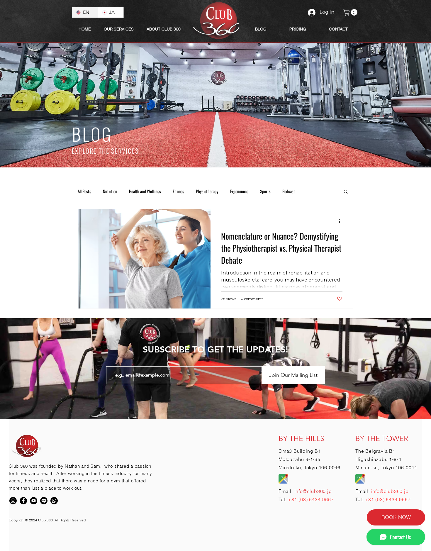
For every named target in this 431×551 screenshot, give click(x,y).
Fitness (178, 191)
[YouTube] (33, 500)
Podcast (288, 191)
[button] (163, 29)
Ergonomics (239, 191)
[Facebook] (23, 500)
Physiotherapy (207, 191)
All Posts (84, 191)
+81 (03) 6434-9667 (311, 499)
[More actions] (341, 221)
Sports (265, 191)
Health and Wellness (145, 191)
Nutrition (110, 191)
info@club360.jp (390, 491)
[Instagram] (13, 500)
